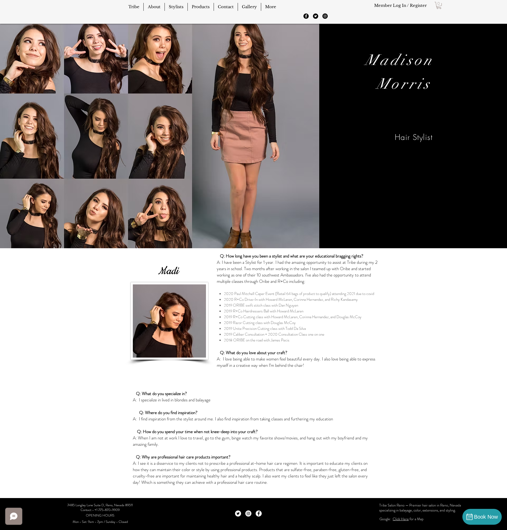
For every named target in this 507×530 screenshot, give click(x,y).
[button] (439, 5)
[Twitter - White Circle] (238, 513)
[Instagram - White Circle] (248, 513)
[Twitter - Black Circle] (315, 16)
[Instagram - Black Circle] (325, 16)
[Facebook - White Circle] (259, 513)
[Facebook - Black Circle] (306, 16)
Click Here (401, 519)
